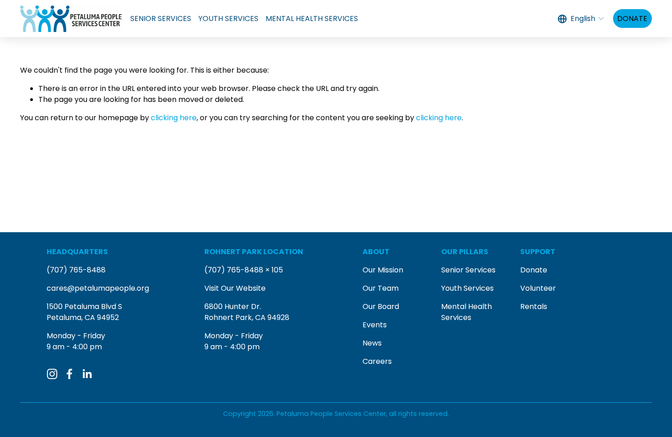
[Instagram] (52, 373)
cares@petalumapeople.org (98, 288)
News (372, 343)
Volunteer (538, 288)
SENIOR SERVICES (160, 18)
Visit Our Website (235, 288)
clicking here (174, 117)
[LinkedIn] (86, 373)
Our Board (381, 306)
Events (375, 325)
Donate (533, 270)
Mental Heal (462, 306)
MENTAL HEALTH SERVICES (312, 18)
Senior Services (468, 270)
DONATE (632, 18)
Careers (377, 361)
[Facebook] (69, 373)
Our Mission (383, 270)
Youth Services (467, 288)
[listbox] (581, 18)
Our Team (381, 288)
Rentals (533, 306)
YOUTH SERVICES (228, 18)
